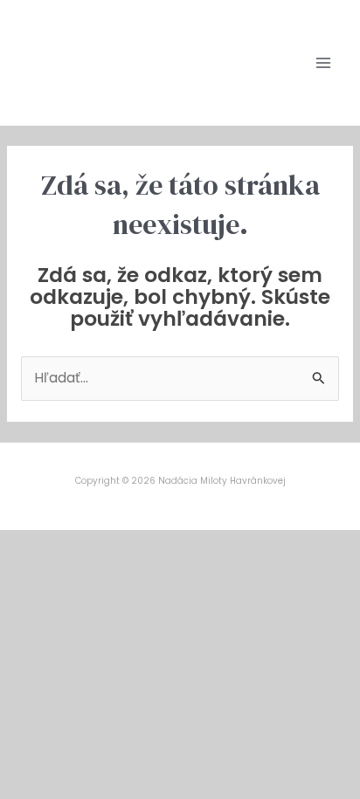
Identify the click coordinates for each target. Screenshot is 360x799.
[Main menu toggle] (324, 62)
